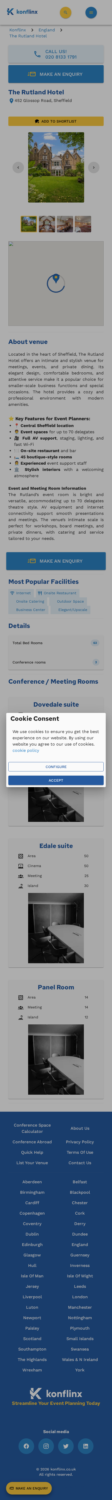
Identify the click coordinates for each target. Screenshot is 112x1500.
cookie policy (26, 750)
